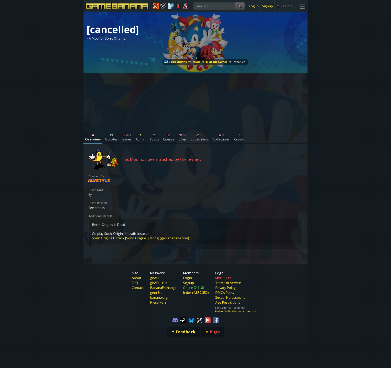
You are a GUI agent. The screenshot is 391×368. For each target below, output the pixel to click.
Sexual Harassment (230, 297)
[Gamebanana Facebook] (216, 319)
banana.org (159, 297)
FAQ (135, 283)
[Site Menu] (303, 6)
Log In (254, 6)
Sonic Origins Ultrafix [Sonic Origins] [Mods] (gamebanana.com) (140, 238)
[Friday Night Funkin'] (185, 6)
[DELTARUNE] (163, 6)
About (136, 278)
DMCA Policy (224, 292)
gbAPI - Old (158, 283)
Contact (138, 287)
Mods (196, 62)
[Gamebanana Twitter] (199, 319)
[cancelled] (239, 62)
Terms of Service (228, 283)
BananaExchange (163, 287)
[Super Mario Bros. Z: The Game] (155, 6)
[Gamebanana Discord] (175, 319)
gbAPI (154, 278)
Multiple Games (216, 62)
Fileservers (158, 302)
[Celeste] (178, 6)
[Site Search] (240, 6)
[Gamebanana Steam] (183, 319)
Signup (267, 6)
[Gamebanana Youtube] (207, 319)
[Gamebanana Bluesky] (191, 319)
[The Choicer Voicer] (170, 6)
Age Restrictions (227, 302)
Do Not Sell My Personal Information (237, 311)
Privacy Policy (225, 287)
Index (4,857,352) (196, 292)
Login (187, 278)
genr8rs (156, 292)
